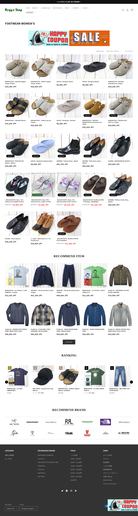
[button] (35, 8)
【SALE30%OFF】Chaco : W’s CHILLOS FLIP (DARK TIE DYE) (14, 201)
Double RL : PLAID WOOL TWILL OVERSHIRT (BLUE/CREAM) (41, 330)
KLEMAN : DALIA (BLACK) (13, 239)
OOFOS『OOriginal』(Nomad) (66, 120)
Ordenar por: (100, 51)
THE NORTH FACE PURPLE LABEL (48, 462)
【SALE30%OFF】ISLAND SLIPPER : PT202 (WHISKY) (68, 239)
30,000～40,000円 (76, 469)
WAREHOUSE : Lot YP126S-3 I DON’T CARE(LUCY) (93, 291)
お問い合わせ (107, 476)
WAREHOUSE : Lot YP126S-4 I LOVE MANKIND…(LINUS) (16, 291)
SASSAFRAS (41, 466)
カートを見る (107, 455)
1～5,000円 (74, 455)
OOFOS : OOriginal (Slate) (65, 81)
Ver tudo (69, 342)
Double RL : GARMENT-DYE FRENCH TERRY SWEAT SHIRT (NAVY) (16, 330)
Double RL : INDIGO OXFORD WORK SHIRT (93, 330)
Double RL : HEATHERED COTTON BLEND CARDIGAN (118, 291)
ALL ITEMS (8, 459)
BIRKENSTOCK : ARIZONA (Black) (15, 120)
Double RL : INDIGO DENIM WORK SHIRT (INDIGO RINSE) (67, 330)
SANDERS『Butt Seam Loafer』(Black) (92, 162)
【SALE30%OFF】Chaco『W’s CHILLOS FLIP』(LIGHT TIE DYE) (41, 201)
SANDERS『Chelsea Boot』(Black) (67, 161)
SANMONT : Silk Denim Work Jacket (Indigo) (42, 291)
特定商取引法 (107, 469)
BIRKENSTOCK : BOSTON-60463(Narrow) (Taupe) (116, 82)
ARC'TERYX (41, 476)
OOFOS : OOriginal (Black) (90, 81)
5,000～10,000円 (76, 459)
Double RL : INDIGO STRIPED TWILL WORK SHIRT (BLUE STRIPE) (119, 330)
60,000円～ (74, 480)
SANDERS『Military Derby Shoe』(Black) (118, 201)
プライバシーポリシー (110, 473)
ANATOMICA (41, 473)
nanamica (41, 469)
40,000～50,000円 (76, 473)
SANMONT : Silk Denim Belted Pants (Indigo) (68, 291)
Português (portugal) (27, 508)
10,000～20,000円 (76, 462)
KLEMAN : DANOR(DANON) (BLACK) (119, 161)
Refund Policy (107, 480)
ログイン (106, 459)
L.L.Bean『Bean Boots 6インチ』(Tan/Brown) (41, 239)
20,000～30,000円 (76, 466)
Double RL (41, 459)
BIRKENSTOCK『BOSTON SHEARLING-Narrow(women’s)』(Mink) (92, 122)
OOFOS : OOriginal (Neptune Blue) (42, 161)
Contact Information (110, 484)
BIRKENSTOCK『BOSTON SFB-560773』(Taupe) (117, 121)
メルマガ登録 (107, 466)
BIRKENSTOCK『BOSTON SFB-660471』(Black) (14, 162)
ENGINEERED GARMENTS (45, 455)
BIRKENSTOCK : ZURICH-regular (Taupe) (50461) (41, 82)
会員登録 (106, 462)
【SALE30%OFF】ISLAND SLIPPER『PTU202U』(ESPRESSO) (93, 201)
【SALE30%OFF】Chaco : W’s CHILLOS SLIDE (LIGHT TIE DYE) (66, 201)
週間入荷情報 (9, 455)
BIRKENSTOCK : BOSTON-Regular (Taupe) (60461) (15, 82)
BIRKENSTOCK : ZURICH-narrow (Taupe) (41, 121)
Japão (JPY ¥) (11, 508)
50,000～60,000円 (76, 476)
